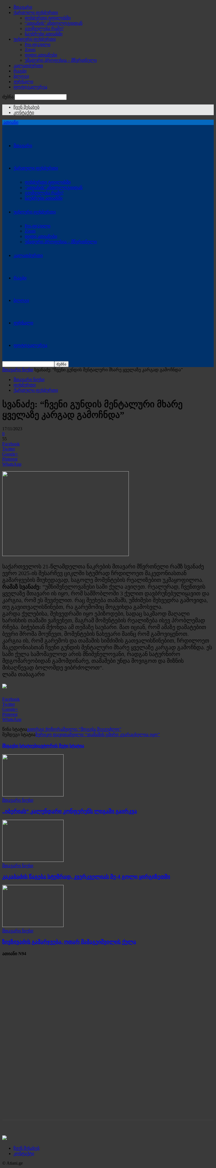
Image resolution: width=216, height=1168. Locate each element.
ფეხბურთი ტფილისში (48, 17)
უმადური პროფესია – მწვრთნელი (61, 60)
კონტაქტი (24, 112)
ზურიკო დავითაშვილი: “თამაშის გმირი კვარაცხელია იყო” (97, 734)
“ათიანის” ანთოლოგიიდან (53, 23)
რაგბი (20, 71)
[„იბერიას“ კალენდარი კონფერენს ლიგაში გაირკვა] (33, 795)
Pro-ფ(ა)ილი (37, 44)
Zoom (30, 49)
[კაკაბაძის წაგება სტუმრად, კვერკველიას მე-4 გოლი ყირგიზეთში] (33, 860)
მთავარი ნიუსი (17, 369)
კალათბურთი (28, 65)
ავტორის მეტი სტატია (61, 745)
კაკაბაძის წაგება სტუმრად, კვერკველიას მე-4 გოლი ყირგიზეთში (86, 877)
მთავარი (23, 7)
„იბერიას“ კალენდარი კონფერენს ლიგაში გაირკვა (69, 811)
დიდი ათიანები (41, 55)
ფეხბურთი (25, 384)
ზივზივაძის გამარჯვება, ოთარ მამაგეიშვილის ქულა (69, 942)
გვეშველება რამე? (44, 28)
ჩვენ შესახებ (26, 107)
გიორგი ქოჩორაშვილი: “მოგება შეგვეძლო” (74, 729)
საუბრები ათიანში (43, 33)
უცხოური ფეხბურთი (35, 39)
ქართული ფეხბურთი (36, 12)
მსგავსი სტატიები (20, 745)
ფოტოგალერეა (30, 87)
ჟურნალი (23, 81)
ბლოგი (21, 76)
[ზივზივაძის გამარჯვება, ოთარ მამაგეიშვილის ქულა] (33, 925)
